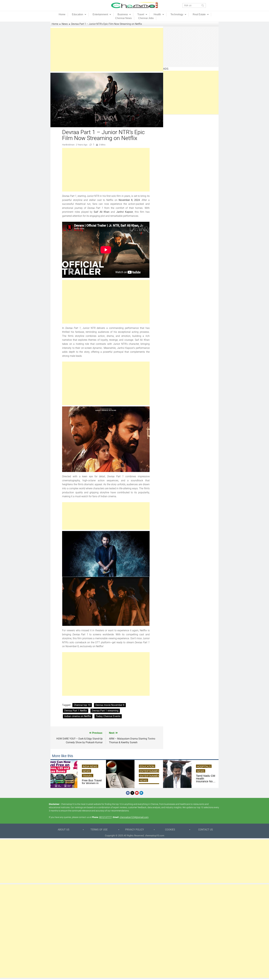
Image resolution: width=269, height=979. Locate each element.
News (86, 771)
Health (157, 14)
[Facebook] (128, 793)
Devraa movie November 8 (109, 705)
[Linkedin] (141, 793)
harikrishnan (68, 144)
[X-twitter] (132, 793)
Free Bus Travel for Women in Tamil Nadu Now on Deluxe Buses (92, 783)
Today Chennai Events (108, 716)
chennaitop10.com (154, 835)
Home (62, 14)
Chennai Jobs (146, 18)
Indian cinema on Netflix (77, 716)
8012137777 (105, 817)
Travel (140, 14)
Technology (176, 14)
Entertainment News (154, 776)
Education (77, 14)
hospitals (204, 766)
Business (123, 14)
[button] (79, 14)
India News (90, 766)
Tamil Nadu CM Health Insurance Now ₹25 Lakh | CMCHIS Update (205, 778)
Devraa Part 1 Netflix (75, 710)
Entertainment (100, 14)
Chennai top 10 (82, 705)
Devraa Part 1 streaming (105, 710)
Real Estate (199, 14)
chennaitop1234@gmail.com (134, 817)
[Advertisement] (106, 49)
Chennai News (123, 18)
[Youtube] (137, 793)
